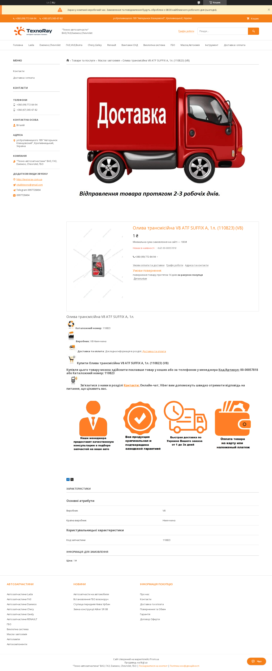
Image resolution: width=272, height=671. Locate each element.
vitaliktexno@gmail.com (29, 184)
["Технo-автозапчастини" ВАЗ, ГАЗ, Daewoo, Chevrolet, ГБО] (35, 35)
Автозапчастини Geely (20, 614)
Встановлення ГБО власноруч (90, 599)
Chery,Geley (95, 45)
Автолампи (13, 639)
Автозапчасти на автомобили (91, 594)
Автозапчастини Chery (20, 609)
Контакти (18, 71)
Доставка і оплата (234, 45)
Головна (18, 45)
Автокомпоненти (17, 644)
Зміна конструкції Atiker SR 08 (90, 609)
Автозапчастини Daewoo (22, 604)
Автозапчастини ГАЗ (19, 599)
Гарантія (145, 614)
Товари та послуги (83, 60)
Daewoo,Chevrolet (50, 45)
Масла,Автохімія (190, 45)
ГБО (173, 45)
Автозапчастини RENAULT (22, 619)
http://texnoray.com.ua (29, 179)
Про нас (144, 594)
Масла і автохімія (109, 60)
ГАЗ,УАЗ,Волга (74, 45)
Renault (111, 45)
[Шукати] (253, 31)
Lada (31, 45)
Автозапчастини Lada (20, 594)
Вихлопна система (154, 45)
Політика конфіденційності (184, 665)
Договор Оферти (150, 619)
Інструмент (211, 45)
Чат (259, 661)
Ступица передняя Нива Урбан (91, 604)
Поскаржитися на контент (153, 665)
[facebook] (68, 480)
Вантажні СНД (130, 45)
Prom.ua (154, 659)
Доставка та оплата (154, 351)
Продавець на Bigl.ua (136, 662)
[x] (71, 480)
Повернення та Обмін (153, 609)
